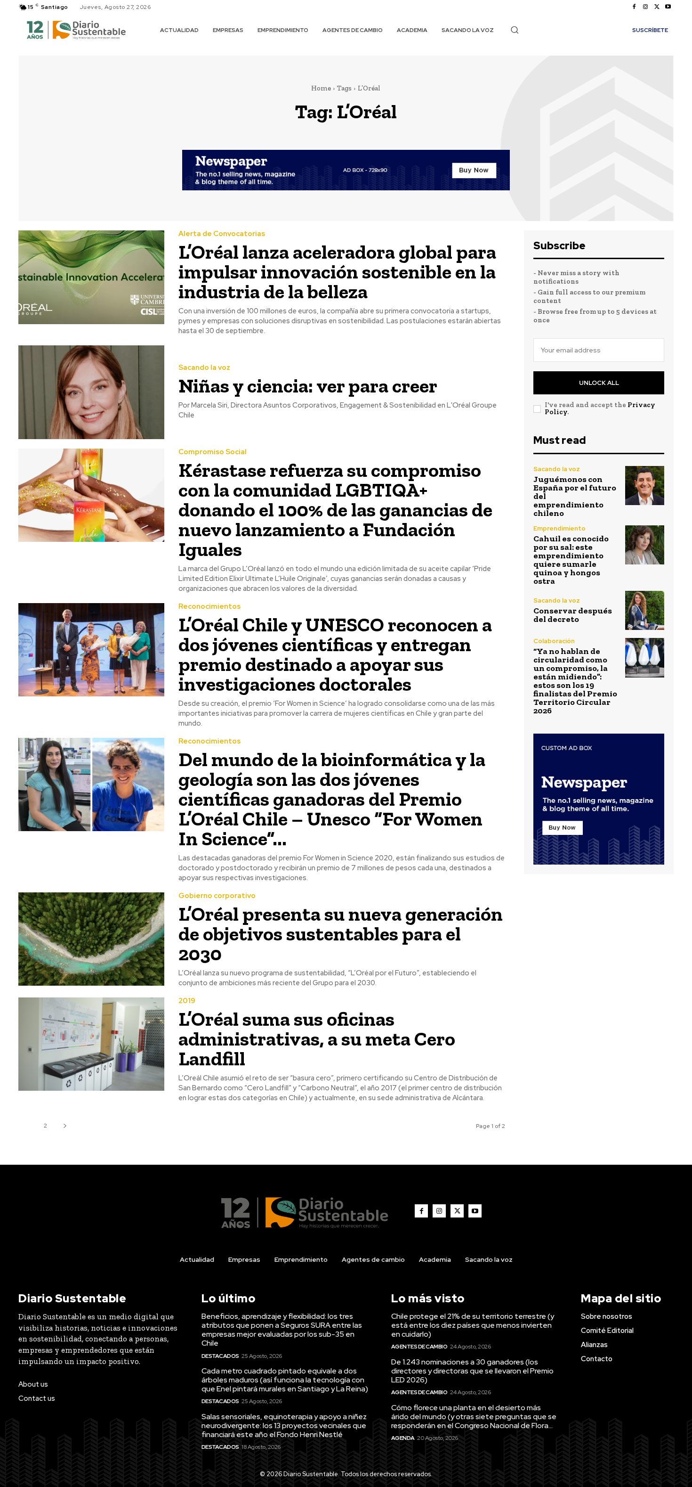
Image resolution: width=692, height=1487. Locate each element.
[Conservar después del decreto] (644, 610)
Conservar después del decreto (572, 614)
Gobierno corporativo (217, 895)
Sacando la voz (204, 367)
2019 (186, 1001)
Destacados (220, 1356)
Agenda (403, 1438)
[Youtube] (668, 7)
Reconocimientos (209, 606)
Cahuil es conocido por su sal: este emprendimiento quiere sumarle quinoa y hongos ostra (571, 559)
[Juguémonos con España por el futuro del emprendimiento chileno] (644, 485)
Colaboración (554, 641)
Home (321, 88)
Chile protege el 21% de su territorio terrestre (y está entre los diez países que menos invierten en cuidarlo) (472, 1325)
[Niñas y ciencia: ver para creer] (91, 392)
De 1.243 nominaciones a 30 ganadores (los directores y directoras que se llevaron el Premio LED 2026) (472, 1371)
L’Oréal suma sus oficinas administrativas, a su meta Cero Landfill (316, 1038)
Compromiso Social (212, 452)
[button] (514, 29)
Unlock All (599, 383)
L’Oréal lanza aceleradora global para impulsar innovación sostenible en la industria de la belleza (337, 271)
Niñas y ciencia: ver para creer (307, 386)
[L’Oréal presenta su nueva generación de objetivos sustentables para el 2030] (91, 939)
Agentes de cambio (419, 1346)
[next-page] (64, 1126)
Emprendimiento (559, 528)
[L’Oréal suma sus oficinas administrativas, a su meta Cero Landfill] (91, 1044)
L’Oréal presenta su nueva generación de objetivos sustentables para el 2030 (340, 933)
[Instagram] (645, 7)
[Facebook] (634, 7)
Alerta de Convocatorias (221, 233)
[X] (656, 7)
